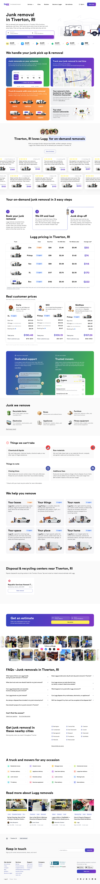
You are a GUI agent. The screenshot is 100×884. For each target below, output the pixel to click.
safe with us (62, 100)
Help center (30, 864)
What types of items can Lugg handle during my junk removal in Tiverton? (17, 676)
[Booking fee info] (15, 328)
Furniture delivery (20, 866)
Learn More (18, 367)
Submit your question (11, 716)
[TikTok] (50, 649)
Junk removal (19, 873)
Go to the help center (24, 716)
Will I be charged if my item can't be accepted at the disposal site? (71, 700)
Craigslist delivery (20, 867)
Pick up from (12, 32)
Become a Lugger (8, 873)
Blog (5, 869)
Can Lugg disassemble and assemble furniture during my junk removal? (17, 689)
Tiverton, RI (13, 838)
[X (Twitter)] (54, 649)
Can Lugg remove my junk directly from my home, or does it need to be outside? (63, 683)
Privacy (11, 879)
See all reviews (50, 151)
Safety (28, 869)
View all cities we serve (57, 746)
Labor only (18, 875)
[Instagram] (42, 649)
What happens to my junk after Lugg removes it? (66, 689)
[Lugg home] (6, 4)
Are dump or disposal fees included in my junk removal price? (24, 700)
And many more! (11, 429)
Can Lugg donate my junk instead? (16, 695)
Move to (35, 32)
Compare (6, 867)
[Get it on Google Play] (89, 867)
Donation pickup (19, 871)
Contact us (29, 867)
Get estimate (69, 4)
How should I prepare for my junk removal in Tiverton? (22, 705)
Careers (40, 866)
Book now (91, 4)
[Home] (7, 838)
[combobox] (18, 33)
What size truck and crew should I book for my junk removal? (24, 682)
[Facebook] (46, 649)
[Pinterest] (86, 879)
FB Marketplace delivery (21, 869)
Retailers (46, 4)
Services (30, 4)
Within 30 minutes (28, 82)
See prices (30, 37)
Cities (38, 4)
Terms (15, 879)
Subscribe (89, 850)
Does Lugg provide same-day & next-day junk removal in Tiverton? (71, 676)
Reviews (40, 864)
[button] (23, 164)
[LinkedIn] (92, 879)
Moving (17, 864)
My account (30, 866)
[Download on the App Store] (80, 867)
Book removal (20, 590)
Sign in (82, 4)
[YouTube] (58, 649)
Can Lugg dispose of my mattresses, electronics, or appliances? (70, 695)
